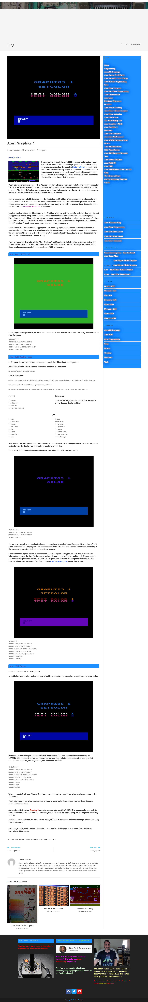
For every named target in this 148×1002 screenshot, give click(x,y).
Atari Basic (108, 98)
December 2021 (110, 291)
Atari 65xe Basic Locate (113, 232)
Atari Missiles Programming (115, 82)
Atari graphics (25, 839)
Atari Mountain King (112, 223)
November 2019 (110, 309)
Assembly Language (112, 72)
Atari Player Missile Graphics (22, 925)
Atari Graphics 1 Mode (113, 124)
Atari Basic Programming (114, 227)
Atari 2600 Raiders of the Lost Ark (117, 169)
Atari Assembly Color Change (116, 78)
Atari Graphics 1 (136, 44)
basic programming (36, 839)
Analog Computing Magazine (115, 179)
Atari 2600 (108, 166)
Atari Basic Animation (113, 114)
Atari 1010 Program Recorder (116, 153)
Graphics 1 (34, 810)
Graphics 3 (53, 839)
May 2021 (108, 295)
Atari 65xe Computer (58, 561)
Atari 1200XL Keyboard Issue (116, 140)
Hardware (108, 357)
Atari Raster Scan (111, 117)
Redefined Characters (112, 101)
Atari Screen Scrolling (85, 909)
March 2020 (109, 305)
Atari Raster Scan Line (30, 207)
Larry (106, 274)
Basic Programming (112, 339)
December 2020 (110, 300)
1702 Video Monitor (112, 150)
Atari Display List (16, 839)
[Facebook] (68, 991)
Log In (107, 182)
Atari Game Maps (111, 256)
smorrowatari (15, 150)
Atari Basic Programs (112, 88)
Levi (106, 270)
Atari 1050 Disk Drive (112, 147)
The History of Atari (112, 176)
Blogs (106, 173)
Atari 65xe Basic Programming (116, 91)
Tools (106, 362)
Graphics (43, 150)
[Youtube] (79, 991)
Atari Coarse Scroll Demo (53, 908)
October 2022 (109, 286)
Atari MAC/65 (110, 163)
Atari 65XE (13, 5)
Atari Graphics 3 (110, 127)
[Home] (121, 44)
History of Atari (78, 167)
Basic (106, 85)
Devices (107, 348)
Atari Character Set (112, 95)
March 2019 (109, 314)
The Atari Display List (113, 121)
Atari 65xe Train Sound (113, 236)
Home (106, 65)
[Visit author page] (11, 862)
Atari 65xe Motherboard (113, 137)
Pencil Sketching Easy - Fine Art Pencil (119, 253)
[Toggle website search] (138, 5)
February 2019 (110, 318)
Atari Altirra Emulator (113, 160)
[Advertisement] (74, 28)
